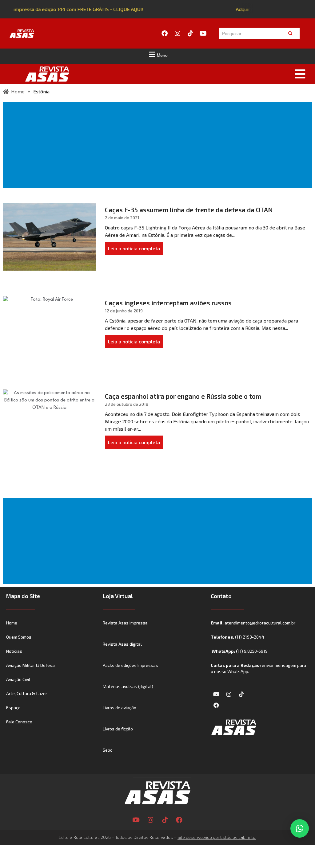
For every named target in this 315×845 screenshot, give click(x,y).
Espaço (13, 707)
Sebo (108, 750)
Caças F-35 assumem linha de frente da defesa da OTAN (189, 209)
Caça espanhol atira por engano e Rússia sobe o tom (183, 396)
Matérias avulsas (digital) (128, 686)
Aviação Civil (18, 679)
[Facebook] (164, 33)
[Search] (290, 33)
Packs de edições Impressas (130, 665)
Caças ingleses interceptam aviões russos (168, 302)
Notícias (14, 651)
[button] (157, 54)
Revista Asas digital (122, 644)
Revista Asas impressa (125, 622)
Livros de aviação (119, 707)
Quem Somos (18, 637)
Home (11, 622)
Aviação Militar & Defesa (30, 665)
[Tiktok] (190, 33)
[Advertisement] (158, 145)
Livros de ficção (118, 728)
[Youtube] (203, 33)
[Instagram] (177, 33)
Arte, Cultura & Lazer (26, 693)
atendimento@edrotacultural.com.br (260, 622)
